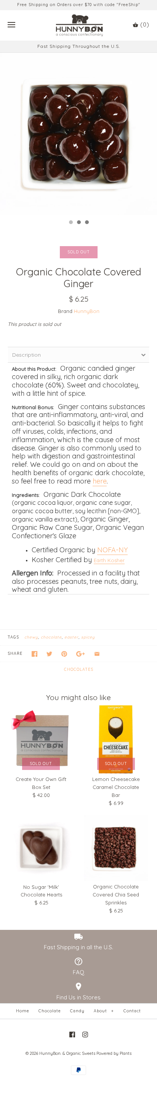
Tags (13, 637)
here (100, 481)
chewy (31, 637)
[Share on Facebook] (34, 654)
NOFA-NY (112, 549)
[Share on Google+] (80, 654)
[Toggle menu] (11, 25)
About (104, 1010)
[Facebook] (72, 1034)
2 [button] (78, 223)
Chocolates (78, 669)
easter (71, 637)
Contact (132, 1010)
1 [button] (70, 223)
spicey (88, 637)
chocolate (51, 637)
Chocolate (49, 1010)
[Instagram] (85, 1034)
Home (22, 1010)
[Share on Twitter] (49, 654)
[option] (78, 134)
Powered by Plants (113, 1053)
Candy (77, 1010)
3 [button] (86, 223)
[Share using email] (97, 654)
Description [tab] (26, 354)
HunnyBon (86, 311)
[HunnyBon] (78, 25)
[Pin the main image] (64, 654)
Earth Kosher (109, 560)
